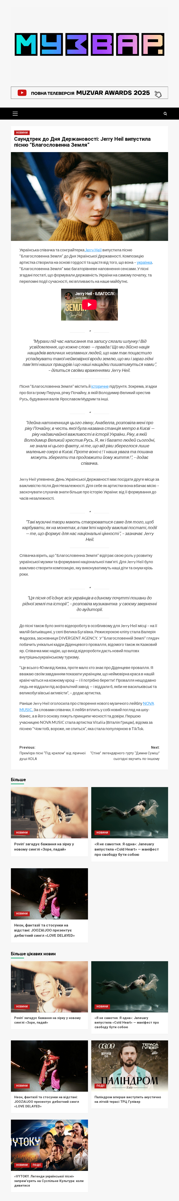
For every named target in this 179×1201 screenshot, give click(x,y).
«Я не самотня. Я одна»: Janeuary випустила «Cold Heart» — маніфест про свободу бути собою (127, 849)
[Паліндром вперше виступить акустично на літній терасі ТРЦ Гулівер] (129, 1066)
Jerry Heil (93, 249)
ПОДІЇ (100, 1085)
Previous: (52, 753)
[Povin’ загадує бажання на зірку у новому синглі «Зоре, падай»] (49, 812)
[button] (15, 113)
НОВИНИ (22, 132)
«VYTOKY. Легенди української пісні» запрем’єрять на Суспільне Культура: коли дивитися (49, 1180)
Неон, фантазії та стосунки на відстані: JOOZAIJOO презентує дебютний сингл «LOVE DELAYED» (44, 930)
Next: (125, 753)
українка (144, 262)
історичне (100, 386)
